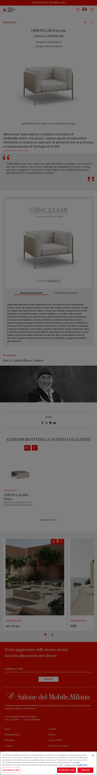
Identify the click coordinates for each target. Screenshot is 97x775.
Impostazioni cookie (11, 770)
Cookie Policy (82, 765)
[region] (48, 763)
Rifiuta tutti (85, 770)
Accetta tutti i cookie (66, 770)
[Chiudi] (93, 755)
